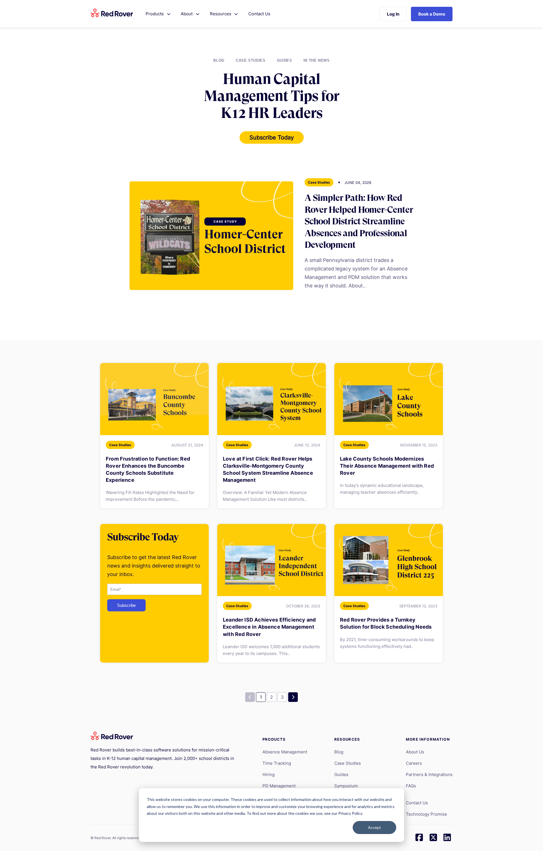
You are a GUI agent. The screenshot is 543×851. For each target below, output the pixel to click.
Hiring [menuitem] (268, 774)
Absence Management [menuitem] (284, 752)
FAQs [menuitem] (411, 785)
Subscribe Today (271, 137)
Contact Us (259, 13)
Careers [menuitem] (414, 763)
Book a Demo (431, 14)
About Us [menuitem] (415, 752)
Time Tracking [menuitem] (276, 763)
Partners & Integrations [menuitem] (429, 774)
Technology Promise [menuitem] (426, 814)
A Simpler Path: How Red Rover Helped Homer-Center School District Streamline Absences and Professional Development (359, 221)
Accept (374, 827)
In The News (316, 60)
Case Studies (251, 60)
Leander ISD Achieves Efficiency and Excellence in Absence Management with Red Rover (269, 627)
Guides (284, 60)
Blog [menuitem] (338, 752)
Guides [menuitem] (341, 774)
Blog (219, 60)
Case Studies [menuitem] (347, 763)
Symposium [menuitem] (346, 785)
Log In (393, 14)
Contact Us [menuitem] (417, 802)
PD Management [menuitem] (279, 785)
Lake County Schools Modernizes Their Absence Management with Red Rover (387, 466)
